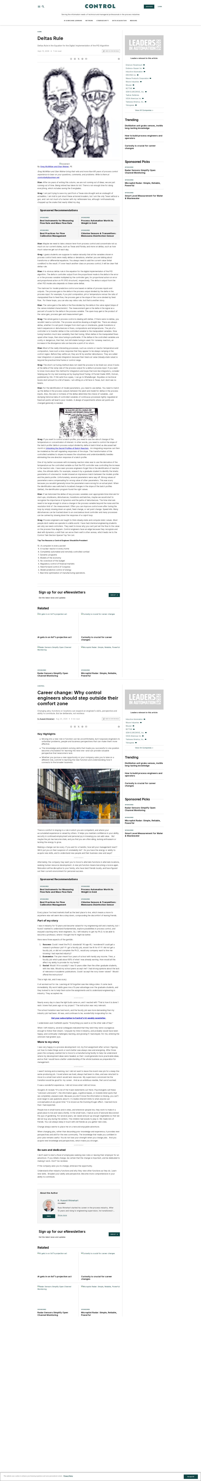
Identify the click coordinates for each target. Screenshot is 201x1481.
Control (40, 686)
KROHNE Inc (131, 75)
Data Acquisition (119, 20)
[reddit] (82, 59)
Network (89, 20)
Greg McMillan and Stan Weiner (54, 166)
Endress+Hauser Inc (134, 68)
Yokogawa (130, 105)
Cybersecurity (102, 20)
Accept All (190, 1476)
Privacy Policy (68, 1476)
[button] (39, 6)
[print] (119, 59)
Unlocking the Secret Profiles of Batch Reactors (67, 448)
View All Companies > (144, 110)
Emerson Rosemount (134, 65)
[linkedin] (75, 59)
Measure (133, 20)
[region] (100, 1476)
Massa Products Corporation (137, 78)
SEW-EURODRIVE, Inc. (135, 92)
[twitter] (79, 59)
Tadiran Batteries (132, 95)
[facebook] (71, 59)
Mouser (129, 85)
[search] (43, 6)
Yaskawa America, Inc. (135, 102)
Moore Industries (132, 82)
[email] (86, 59)
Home (39, 31)
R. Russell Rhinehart (45, 719)
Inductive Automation (134, 72)
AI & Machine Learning (73, 20)
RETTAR (129, 88)
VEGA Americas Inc (133, 98)
